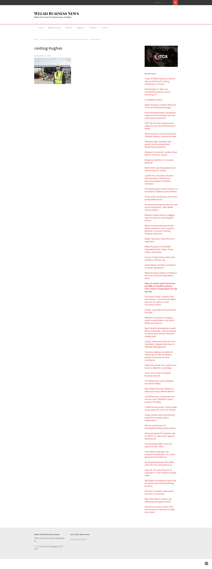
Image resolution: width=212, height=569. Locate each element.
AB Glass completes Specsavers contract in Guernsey (159, 492)
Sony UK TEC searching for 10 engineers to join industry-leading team (160, 473)
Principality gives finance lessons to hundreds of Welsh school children (161, 190)
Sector (93, 27)
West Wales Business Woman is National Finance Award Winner (159, 390)
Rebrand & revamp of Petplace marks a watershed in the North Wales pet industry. (159, 320)
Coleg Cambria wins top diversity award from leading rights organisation (160, 418)
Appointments (54, 27)
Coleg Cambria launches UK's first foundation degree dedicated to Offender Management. (160, 344)
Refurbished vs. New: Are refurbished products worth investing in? (157, 92)
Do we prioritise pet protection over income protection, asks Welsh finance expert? (161, 207)
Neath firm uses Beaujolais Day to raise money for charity (160, 169)
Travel (104, 27)
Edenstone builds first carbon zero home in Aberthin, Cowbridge (160, 366)
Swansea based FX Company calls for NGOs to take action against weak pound (160, 436)
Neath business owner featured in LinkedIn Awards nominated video (160, 135)
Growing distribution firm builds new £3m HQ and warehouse (159, 463)
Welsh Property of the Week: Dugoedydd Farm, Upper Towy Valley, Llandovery (159, 249)
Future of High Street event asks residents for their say (160, 258)
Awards (68, 27)
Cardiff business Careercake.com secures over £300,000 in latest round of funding (160, 399)
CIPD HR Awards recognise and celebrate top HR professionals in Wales (160, 126)
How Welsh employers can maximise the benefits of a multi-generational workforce (160, 454)
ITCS (36, 546)
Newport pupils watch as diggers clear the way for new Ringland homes (160, 218)
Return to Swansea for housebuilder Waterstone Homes (160, 427)
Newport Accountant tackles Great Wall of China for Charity (161, 153)
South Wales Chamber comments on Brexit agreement (160, 266)
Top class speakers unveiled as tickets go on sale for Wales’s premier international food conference (159, 356)
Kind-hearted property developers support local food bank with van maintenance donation (160, 115)
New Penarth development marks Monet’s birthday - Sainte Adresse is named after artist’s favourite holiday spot (160, 332)
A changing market (153, 99)
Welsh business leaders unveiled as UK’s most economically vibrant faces (161, 276)
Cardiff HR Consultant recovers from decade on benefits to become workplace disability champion (159, 179)
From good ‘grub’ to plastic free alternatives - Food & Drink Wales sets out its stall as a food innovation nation (160, 300)
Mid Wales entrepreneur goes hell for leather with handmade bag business (160, 483)
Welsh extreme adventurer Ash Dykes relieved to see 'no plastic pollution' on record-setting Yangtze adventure (159, 229)
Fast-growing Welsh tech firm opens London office (158, 445)
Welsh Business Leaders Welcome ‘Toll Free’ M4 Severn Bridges (160, 106)
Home (41, 27)
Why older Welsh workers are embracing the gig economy (158, 500)
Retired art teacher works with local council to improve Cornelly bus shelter (160, 509)
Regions (80, 27)
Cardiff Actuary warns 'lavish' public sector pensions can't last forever (161, 408)
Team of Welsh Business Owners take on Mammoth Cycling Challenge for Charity (160, 81)
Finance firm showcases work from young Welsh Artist (161, 198)
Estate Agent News (78, 539)
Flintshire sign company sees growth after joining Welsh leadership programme (158, 144)
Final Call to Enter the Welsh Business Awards (158, 374)
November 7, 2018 (43, 56)
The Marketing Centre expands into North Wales (159, 382)
